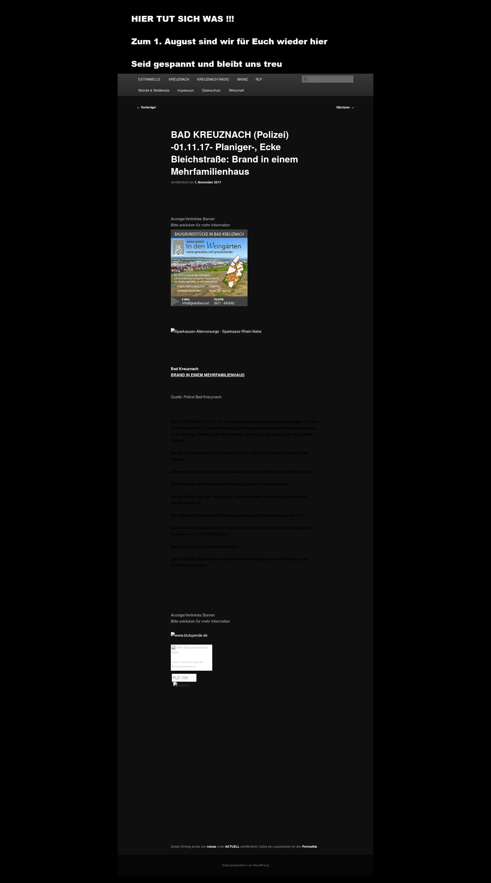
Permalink (309, 846)
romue (211, 846)
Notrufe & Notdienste (153, 90)
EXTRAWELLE (149, 79)
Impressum (185, 90)
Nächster (345, 107)
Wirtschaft (236, 90)
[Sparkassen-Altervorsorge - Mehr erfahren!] (216, 331)
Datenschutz (211, 90)
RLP (259, 79)
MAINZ (242, 79)
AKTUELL (232, 846)
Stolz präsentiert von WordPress (245, 865)
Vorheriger (146, 107)
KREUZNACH (179, 79)
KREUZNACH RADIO (213, 79)
